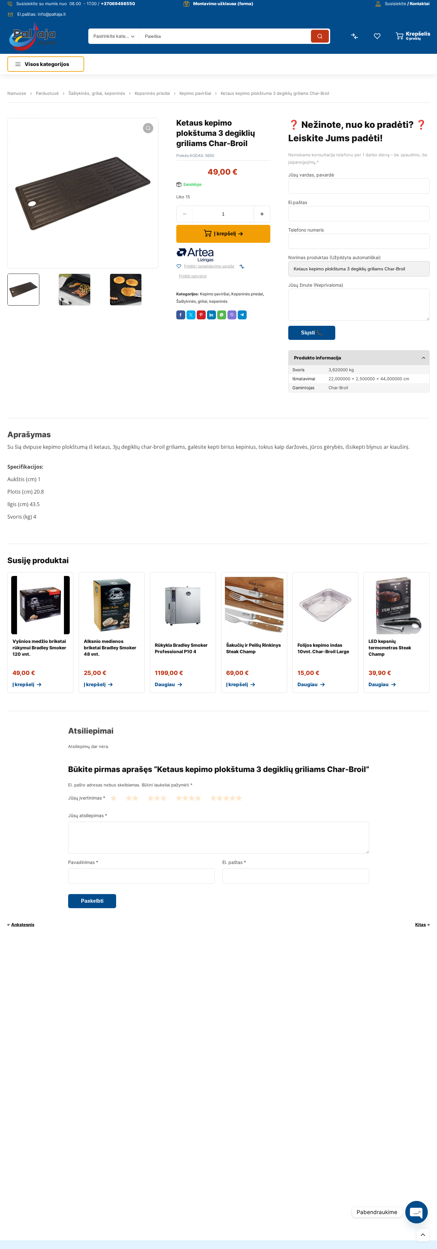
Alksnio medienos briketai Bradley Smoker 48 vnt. (110, 647)
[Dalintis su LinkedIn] (211, 314)
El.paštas (297, 202)
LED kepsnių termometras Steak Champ (390, 647)
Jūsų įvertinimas (86, 798)
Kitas (420, 924)
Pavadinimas (83, 862)
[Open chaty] (416, 1212)
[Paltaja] (32, 36)
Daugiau (165, 684)
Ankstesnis (22, 924)
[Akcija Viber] (231, 314)
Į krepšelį (225, 233)
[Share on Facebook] (180, 314)
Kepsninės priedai (152, 93)
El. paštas (234, 862)
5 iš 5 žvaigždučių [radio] (226, 798)
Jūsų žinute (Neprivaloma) (315, 285)
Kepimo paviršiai (195, 93)
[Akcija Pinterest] (201, 314)
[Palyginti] (241, 266)
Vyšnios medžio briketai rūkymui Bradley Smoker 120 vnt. (39, 647)
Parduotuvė (47, 93)
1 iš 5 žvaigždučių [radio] (113, 798)
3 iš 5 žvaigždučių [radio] (157, 798)
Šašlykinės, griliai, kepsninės (96, 93)
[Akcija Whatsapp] (221, 314)
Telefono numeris (306, 230)
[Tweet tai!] (191, 314)
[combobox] (113, 36)
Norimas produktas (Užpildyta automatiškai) (334, 257)
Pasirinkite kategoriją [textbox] (112, 36)
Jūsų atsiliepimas (87, 815)
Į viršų (423, 1234)
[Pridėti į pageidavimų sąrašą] (178, 266)
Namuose (16, 93)
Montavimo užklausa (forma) (223, 3)
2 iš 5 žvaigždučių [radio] (132, 798)
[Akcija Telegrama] (242, 314)
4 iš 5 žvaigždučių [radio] (188, 798)
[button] (148, 128)
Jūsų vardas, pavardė (311, 174)
